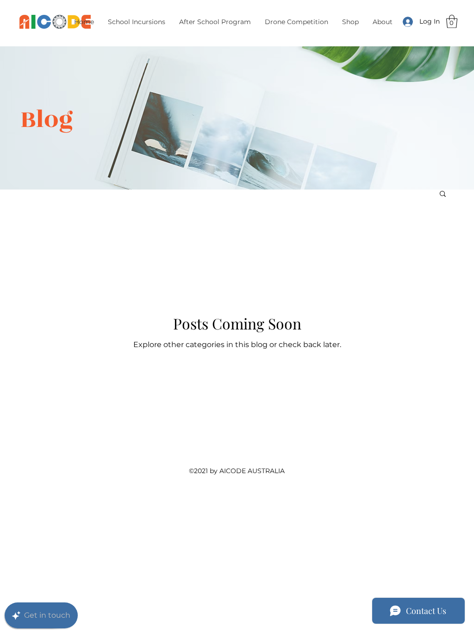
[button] (215, 22)
